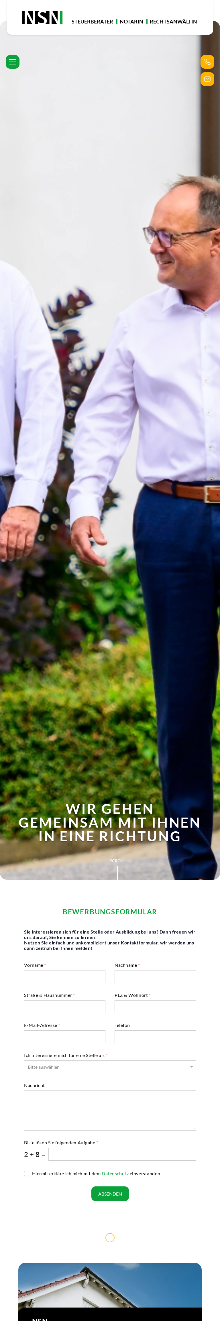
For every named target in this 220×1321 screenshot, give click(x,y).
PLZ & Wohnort (133, 995)
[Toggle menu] (12, 62)
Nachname (127, 965)
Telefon (122, 1025)
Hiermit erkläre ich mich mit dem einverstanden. (96, 1173)
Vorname (35, 965)
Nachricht (34, 1085)
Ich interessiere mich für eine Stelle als (66, 1055)
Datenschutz (116, 1173)
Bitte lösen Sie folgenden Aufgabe (61, 1142)
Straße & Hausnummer (49, 995)
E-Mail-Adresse (42, 1025)
